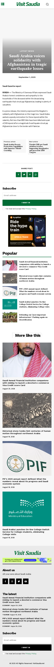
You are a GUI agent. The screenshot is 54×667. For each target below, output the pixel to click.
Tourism (6, 615)
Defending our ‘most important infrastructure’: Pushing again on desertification (33, 317)
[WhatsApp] (35, 174)
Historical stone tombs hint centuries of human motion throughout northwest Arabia (35, 278)
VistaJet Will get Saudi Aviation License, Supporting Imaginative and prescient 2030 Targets (39, 148)
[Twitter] (24, 174)
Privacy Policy (30, 209)
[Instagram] (12, 581)
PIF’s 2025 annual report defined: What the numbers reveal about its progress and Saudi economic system (35, 291)
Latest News (27, 51)
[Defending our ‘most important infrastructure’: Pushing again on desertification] (10, 317)
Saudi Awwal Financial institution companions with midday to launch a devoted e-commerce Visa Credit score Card (35, 265)
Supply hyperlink (10, 132)
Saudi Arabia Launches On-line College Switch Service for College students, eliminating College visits (34, 304)
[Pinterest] (29, 174)
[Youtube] (26, 581)
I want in (26, 203)
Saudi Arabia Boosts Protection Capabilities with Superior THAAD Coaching (13, 147)
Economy (6, 605)
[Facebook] (18, 174)
